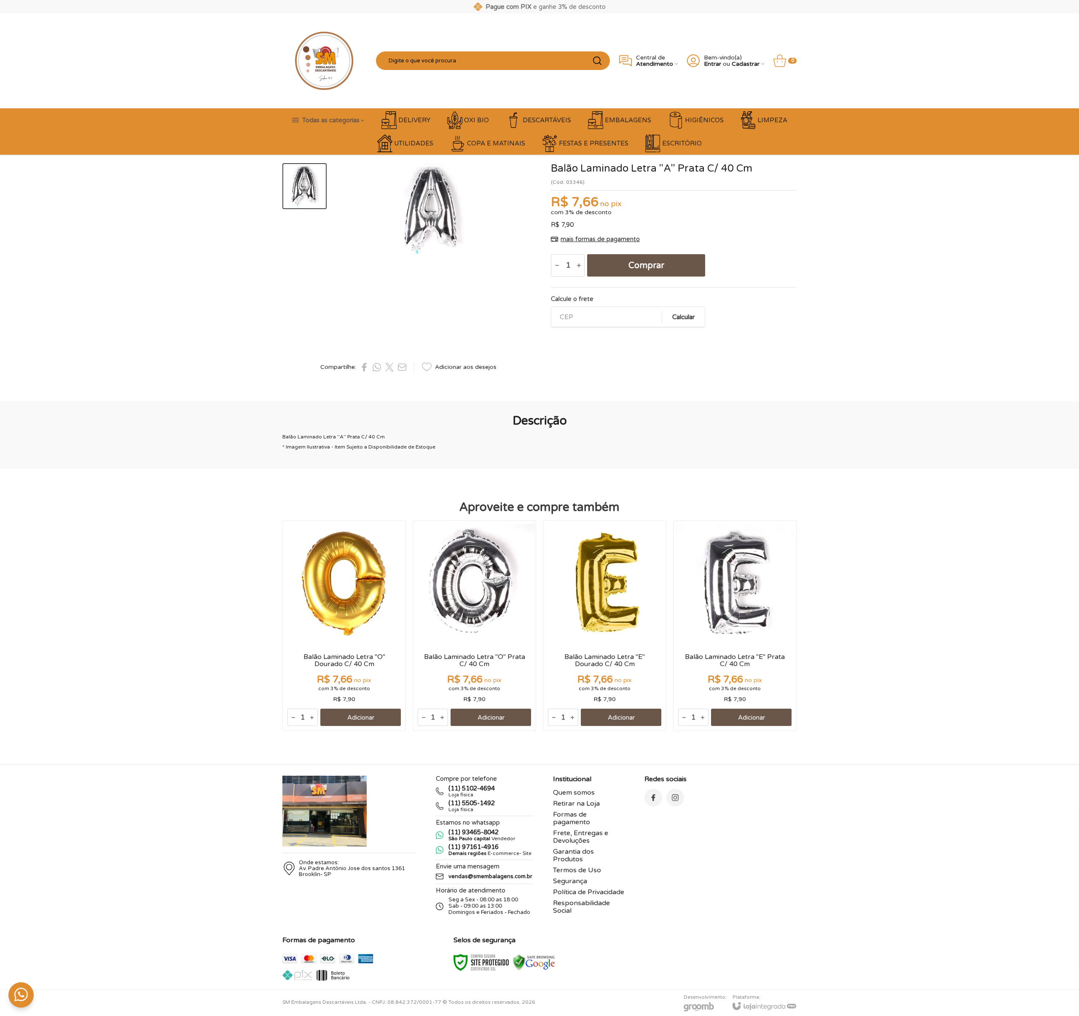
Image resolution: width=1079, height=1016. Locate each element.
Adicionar (360, 717)
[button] (304, 186)
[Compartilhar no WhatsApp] (377, 367)
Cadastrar (746, 64)
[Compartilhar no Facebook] (364, 367)
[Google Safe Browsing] (534, 962)
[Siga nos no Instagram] (675, 797)
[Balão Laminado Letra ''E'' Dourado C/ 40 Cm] (604, 626)
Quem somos (574, 792)
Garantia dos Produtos (573, 855)
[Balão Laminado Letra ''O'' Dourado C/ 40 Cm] (344, 626)
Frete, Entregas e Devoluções (580, 837)
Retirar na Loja (576, 803)
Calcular (683, 317)
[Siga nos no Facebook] (653, 797)
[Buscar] (597, 60)
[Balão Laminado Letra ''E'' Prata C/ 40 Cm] (735, 626)
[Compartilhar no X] (389, 367)
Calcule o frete (572, 299)
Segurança (570, 881)
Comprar (646, 266)
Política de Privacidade (588, 892)
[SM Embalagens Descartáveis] (324, 61)
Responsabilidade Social (581, 907)
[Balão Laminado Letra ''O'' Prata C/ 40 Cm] (474, 626)
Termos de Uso (577, 870)
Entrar (712, 64)
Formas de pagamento (571, 818)
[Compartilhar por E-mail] (402, 367)
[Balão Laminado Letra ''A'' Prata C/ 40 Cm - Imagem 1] (304, 186)
